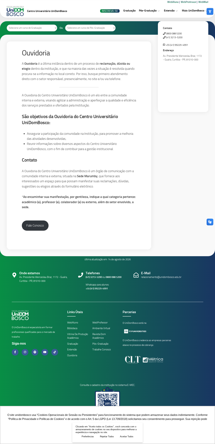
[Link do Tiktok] (54, 352)
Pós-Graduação (148, 10)
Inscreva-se (110, 10)
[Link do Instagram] (25, 352)
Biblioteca (72, 328)
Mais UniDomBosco (193, 10)
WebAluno (173, 2)
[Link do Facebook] (15, 352)
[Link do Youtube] (45, 352)
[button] (210, 11)
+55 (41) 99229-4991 (176, 44)
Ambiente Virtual (101, 328)
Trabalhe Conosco (101, 349)
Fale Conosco (35, 225)
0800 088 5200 (173, 33)
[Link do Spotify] (35, 352)
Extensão (169, 10)
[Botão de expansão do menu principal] (159, 10)
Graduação (129, 10)
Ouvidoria (72, 355)
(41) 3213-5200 (173, 37)
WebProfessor (188, 2)
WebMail (203, 2)
